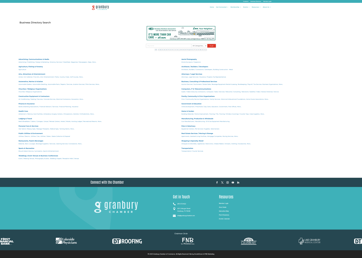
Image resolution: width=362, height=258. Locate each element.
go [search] (212, 46)
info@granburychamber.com (186, 215)
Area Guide (222, 207)
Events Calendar (224, 219)
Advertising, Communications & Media (34, 59)
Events (245, 7)
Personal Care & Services (28, 126)
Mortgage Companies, (214, 136)
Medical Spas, (54, 129)
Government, (223, 106)
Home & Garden (187, 111)
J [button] (175, 49)
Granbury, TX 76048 (183, 211)
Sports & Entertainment (51, 151)
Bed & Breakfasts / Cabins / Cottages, (31, 121)
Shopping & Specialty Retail (192, 141)
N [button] (183, 49)
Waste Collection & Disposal (61, 136)
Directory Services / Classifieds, (60, 62)
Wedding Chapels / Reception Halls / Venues (64, 158)
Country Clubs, (64, 77)
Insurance (75, 106)
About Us (266, 7)
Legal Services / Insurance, (197, 77)
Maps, (90, 62)
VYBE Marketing (209, 254)
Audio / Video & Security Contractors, (193, 91)
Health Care (23, 111)
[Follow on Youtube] (233, 182)
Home (212, 7)
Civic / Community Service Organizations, (195, 99)
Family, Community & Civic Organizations (198, 96)
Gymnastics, (38, 151)
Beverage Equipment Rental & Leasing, (224, 84)
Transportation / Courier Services (192, 151)
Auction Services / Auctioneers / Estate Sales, (196, 84)
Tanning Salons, (64, 129)
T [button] (194, 49)
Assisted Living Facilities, (198, 136)
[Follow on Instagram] (227, 182)
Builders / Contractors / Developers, (201, 69)
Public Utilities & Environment (31, 133)
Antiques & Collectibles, (189, 143)
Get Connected (221, 7)
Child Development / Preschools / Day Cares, (196, 106)
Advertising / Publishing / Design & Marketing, (34, 62)
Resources (255, 7)
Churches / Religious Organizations (33, 89)
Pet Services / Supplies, (202, 129)
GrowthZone (198, 254)
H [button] (172, 49)
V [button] (198, 49)
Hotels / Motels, (66, 121)
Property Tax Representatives (216, 77)
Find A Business (224, 215)
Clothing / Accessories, (238, 143)
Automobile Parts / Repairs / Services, (60, 84)
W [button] (200, 49)
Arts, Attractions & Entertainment (32, 74)
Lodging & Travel (25, 119)
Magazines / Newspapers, (79, 62)
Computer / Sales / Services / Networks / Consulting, (223, 91)
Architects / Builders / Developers (194, 67)
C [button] (162, 49)
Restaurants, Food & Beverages (31, 141)
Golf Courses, (74, 77)
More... (94, 62)
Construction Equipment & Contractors (34, 96)
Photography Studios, (42, 158)
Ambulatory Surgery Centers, (53, 114)
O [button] (185, 49)
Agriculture (22, 69)
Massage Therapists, (42, 129)
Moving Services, (228, 136)
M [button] (181, 49)
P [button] (187, 49)
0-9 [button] (156, 49)
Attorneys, (184, 77)
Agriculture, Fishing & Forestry (31, 67)
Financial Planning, (65, 106)
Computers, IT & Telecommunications (196, 89)
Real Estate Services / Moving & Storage (197, 133)
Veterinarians (215, 129)
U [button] (196, 49)
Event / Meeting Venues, (26, 158)
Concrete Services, (50, 99)
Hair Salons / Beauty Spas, (27, 129)
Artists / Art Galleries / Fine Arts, (29, 77)
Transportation (187, 148)
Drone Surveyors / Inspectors (191, 62)
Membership (234, 7)
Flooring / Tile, (214, 114)
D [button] (164, 49)
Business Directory (255, 1)
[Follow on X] (222, 182)
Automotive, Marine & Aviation (31, 81)
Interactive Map (224, 211)
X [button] (202, 49)
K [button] (177, 49)
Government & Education (191, 104)
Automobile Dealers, (25, 84)
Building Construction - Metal (223, 69)
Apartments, (185, 136)
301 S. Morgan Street (183, 208)
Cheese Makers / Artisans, (222, 143)
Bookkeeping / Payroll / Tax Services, (250, 84)
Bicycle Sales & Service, (26, 151)
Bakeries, (22, 143)
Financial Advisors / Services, (48, 106)
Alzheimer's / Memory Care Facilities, (31, 114)
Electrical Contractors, (63, 99)
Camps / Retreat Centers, (52, 121)
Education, (215, 106)
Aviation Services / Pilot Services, (84, 84)
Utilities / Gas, (35, 136)
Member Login (267, 1)
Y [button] (204, 49)
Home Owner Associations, (255, 99)
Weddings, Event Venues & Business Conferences (38, 156)
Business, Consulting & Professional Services (199, 81)
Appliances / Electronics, (205, 143)
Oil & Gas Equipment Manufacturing (218, 121)
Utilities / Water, (45, 136)
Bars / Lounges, (30, 143)
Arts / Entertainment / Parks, (49, 77)
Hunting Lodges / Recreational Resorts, (84, 121)
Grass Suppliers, (255, 114)
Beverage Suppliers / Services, (46, 143)
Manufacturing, (200, 121)
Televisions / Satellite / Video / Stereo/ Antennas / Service (260, 91)
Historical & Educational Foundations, (233, 99)
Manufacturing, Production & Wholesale (197, 119)
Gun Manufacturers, (187, 121)
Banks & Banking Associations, (29, 106)
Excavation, (75, 99)
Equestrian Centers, (187, 129)
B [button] (160, 49)
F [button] (168, 49)
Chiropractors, (68, 114)
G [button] (170, 49)
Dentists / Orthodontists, (81, 114)
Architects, (185, 69)
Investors (245, 1)
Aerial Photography (189, 59)
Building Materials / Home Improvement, (195, 114)
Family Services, (215, 99)
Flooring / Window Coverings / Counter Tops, (234, 114)
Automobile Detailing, (40, 84)
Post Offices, (232, 106)
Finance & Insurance (27, 104)
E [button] (166, 49)
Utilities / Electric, (24, 136)
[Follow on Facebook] (217, 182)
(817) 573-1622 (181, 204)
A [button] (158, 49)
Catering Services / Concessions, (66, 143)
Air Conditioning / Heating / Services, (31, 99)
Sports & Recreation (26, 148)
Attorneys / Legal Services (191, 74)
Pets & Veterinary (188, 126)
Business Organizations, (270, 84)
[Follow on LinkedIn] (238, 182)
